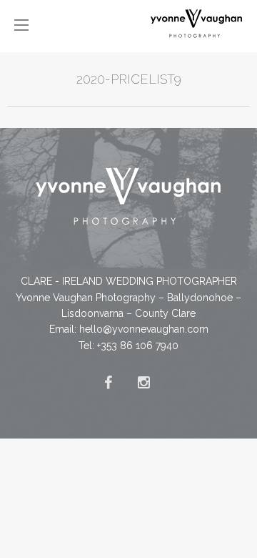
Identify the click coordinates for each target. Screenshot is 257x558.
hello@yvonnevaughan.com (143, 329)
